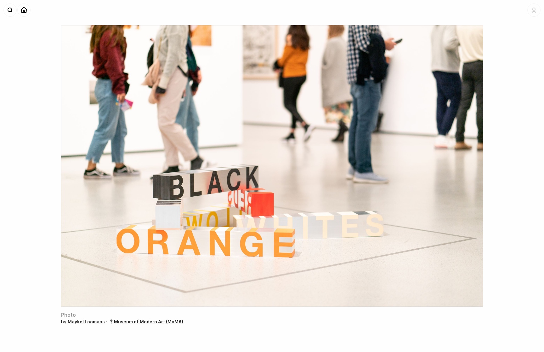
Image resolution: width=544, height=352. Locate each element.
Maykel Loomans (86, 321)
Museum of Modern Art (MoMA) (148, 321)
